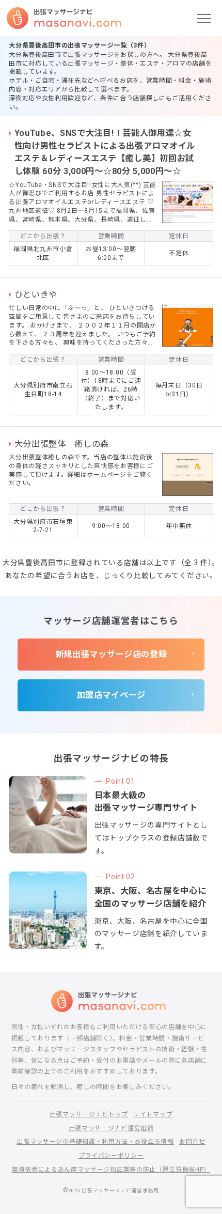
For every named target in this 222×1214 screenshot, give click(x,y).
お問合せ (192, 1141)
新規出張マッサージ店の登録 (111, 654)
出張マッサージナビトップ (89, 1114)
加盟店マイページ (111, 695)
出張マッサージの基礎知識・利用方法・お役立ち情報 (95, 1141)
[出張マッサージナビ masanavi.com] (111, 1001)
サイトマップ (152, 1114)
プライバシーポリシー (111, 1155)
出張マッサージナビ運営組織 (111, 1128)
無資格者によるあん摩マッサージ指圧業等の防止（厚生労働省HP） (111, 1169)
